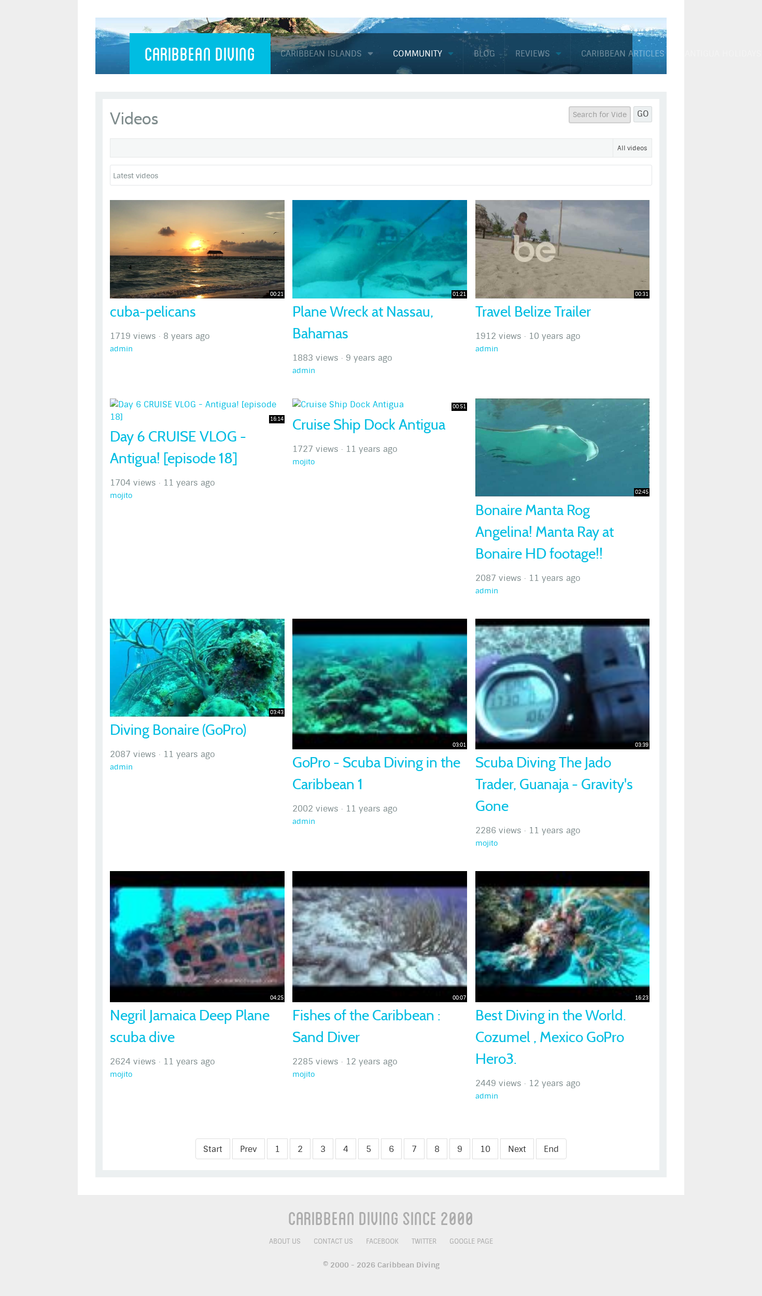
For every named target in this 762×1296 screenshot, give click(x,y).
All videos (632, 148)
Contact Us (333, 1241)
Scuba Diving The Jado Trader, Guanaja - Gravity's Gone (554, 784)
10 (485, 1149)
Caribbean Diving (200, 53)
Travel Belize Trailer (533, 312)
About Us (285, 1241)
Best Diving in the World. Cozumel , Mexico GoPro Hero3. (550, 1037)
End (551, 1149)
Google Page (471, 1241)
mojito (121, 495)
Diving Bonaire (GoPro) (178, 730)
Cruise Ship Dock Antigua (368, 425)
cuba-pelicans (153, 312)
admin (121, 349)
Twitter (424, 1241)
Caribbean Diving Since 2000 (381, 1218)
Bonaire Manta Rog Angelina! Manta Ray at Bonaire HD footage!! (544, 532)
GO (643, 113)
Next (517, 1149)
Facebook (382, 1241)
